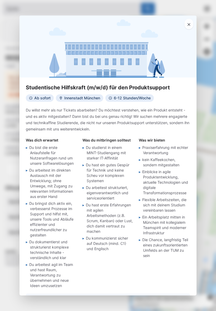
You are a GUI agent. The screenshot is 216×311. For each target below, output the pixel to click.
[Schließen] (188, 24)
